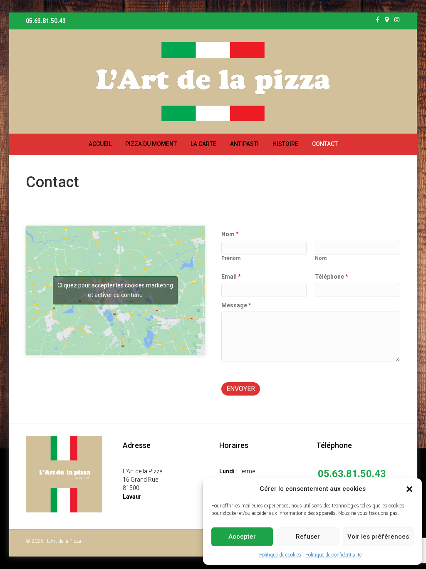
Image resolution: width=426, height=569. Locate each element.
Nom (230, 234)
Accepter (242, 536)
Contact (325, 144)
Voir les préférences (378, 536)
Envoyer (240, 389)
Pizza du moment (151, 144)
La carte (203, 144)
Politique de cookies (280, 555)
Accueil (100, 144)
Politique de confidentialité (333, 555)
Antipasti (244, 144)
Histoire (285, 144)
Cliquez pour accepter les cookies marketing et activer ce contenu (115, 290)
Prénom (230, 258)
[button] (409, 489)
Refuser (308, 536)
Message (236, 305)
